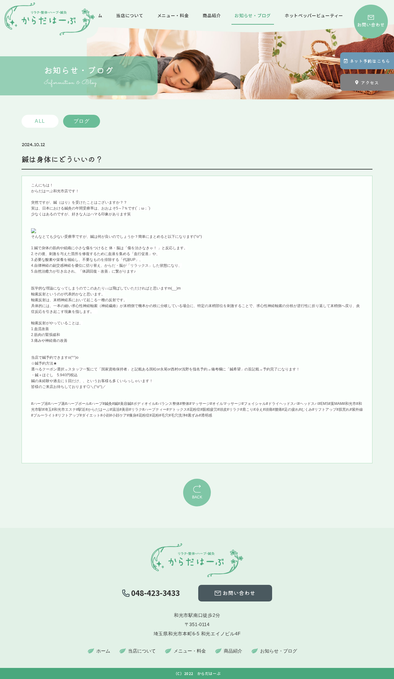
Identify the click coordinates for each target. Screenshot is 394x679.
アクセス (370, 82)
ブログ (82, 121)
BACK (197, 497)
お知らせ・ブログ (253, 15)
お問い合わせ (371, 24)
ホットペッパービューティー (314, 15)
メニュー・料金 (173, 15)
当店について (129, 15)
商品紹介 (212, 15)
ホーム (103, 650)
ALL (40, 121)
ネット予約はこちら (370, 61)
